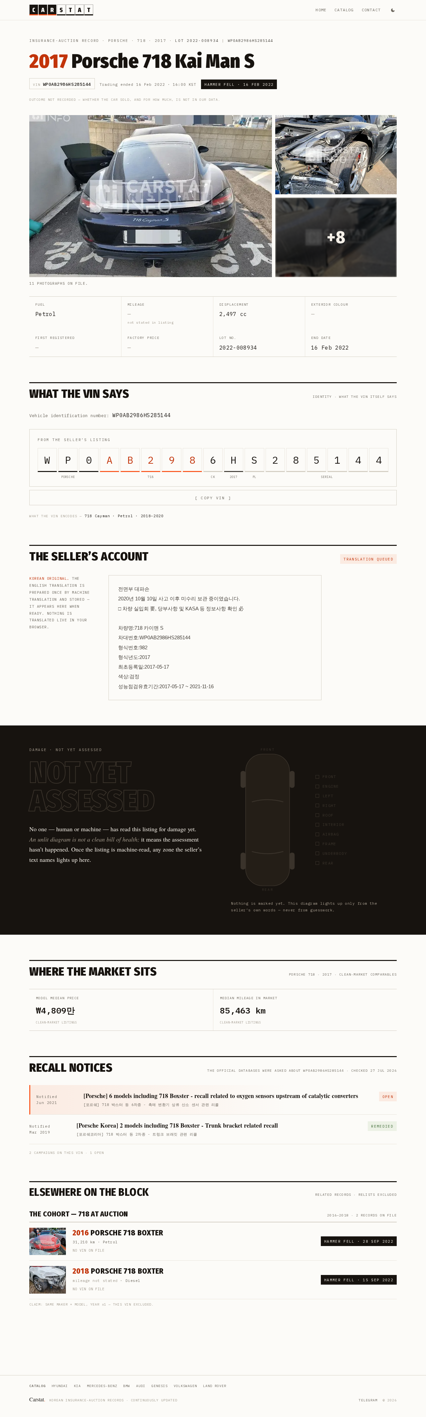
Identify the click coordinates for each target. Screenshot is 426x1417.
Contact (371, 9)
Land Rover (214, 1386)
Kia (77, 1386)
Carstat (37, 1399)
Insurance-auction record (64, 40)
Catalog (343, 9)
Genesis (159, 1386)
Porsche (118, 40)
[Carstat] (61, 10)
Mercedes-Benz (102, 1386)
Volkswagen (185, 1386)
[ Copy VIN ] (213, 497)
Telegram (368, 1400)
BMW (126, 1386)
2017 (160, 40)
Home (321, 9)
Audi (140, 1386)
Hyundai (60, 1386)
